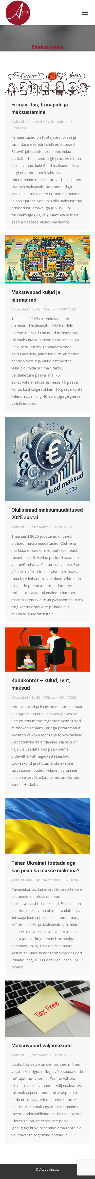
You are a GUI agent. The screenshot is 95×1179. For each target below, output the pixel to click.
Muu (28, 880)
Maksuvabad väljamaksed (41, 1046)
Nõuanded (33, 121)
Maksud (17, 121)
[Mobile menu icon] (85, 13)
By (57, 121)
